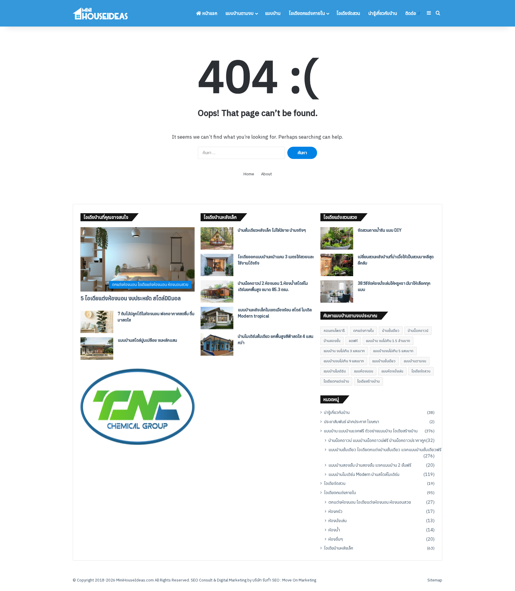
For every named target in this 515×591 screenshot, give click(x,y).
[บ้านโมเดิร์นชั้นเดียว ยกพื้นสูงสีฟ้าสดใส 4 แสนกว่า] (217, 344)
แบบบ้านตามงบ (240, 13)
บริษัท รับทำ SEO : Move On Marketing (284, 580)
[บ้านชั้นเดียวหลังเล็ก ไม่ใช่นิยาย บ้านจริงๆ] (217, 238)
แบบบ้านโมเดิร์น (335, 371)
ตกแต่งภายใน (363, 330)
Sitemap (434, 580)
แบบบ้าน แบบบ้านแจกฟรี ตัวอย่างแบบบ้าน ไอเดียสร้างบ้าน (371, 431)
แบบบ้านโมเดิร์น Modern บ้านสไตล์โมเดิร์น (363, 474)
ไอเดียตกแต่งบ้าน (336, 381)
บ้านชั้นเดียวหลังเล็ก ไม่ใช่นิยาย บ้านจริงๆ (272, 230)
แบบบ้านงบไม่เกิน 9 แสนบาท (344, 361)
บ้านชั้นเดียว (390, 330)
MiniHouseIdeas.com (135, 580)
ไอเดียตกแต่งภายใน (307, 13)
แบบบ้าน (272, 13)
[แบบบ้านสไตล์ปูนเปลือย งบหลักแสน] (96, 348)
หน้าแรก (209, 13)
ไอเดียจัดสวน (348, 13)
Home (248, 174)
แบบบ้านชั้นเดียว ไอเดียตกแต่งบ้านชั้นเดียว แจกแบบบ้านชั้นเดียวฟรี (384, 449)
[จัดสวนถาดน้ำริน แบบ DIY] (336, 238)
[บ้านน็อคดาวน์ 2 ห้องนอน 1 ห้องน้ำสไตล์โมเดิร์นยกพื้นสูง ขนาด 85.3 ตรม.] (217, 291)
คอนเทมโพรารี (334, 330)
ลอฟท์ (353, 340)
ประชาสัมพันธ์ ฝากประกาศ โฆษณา (351, 421)
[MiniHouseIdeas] (100, 13)
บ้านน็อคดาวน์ (418, 330)
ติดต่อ (410, 13)
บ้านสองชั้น (332, 340)
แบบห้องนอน (363, 371)
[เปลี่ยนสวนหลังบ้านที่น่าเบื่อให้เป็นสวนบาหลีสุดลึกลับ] (336, 265)
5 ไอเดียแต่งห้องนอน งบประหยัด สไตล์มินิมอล (130, 298)
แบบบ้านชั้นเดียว (383, 361)
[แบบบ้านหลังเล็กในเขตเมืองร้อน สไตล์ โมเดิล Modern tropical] (217, 318)
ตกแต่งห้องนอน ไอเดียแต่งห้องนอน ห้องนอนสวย (369, 502)
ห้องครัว (335, 511)
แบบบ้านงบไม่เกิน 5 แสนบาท (393, 351)
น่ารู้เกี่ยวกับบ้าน (382, 13)
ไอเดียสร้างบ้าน (368, 381)
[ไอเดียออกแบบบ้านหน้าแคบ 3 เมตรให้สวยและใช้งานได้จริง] (217, 265)
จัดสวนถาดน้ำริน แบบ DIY (379, 230)
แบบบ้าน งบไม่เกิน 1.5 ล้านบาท (388, 340)
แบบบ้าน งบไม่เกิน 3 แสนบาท (344, 351)
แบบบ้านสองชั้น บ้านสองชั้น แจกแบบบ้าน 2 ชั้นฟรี (369, 465)
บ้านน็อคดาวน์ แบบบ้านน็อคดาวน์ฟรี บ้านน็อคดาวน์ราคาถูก (377, 440)
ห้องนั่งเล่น (337, 520)
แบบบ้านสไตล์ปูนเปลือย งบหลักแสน (147, 340)
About (266, 174)
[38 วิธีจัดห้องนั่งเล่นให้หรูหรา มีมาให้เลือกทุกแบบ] (336, 291)
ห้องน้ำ (334, 530)
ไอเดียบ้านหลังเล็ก (338, 548)
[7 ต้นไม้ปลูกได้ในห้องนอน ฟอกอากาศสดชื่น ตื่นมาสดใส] (96, 322)
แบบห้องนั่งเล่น (392, 371)
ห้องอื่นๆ (335, 539)
